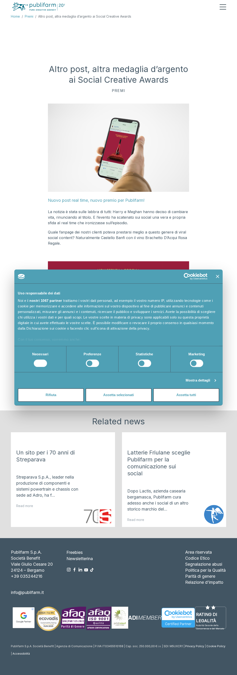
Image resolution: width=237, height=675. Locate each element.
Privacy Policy (194, 646)
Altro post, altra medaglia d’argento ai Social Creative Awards (84, 16)
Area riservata (198, 552)
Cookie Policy (215, 646)
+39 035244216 (26, 576)
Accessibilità (21, 653)
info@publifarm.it (27, 592)
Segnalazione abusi (203, 564)
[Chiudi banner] (217, 276)
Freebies (74, 552)
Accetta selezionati (118, 395)
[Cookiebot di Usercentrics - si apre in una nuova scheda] (187, 276)
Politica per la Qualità (205, 570)
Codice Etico (197, 558)
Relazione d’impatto (204, 582)
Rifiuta (51, 395)
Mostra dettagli (198, 380)
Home (15, 16)
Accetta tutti (186, 395)
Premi (29, 16)
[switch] (92, 363)
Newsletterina (79, 558)
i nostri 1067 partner (44, 301)
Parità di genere (200, 576)
